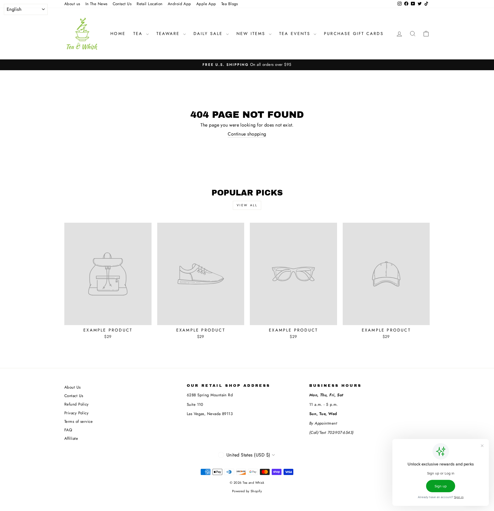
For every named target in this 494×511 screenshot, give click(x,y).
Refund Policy (76, 404)
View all (247, 205)
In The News (96, 4)
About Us (72, 387)
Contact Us (122, 4)
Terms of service (78, 421)
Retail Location (150, 4)
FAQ (68, 430)
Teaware (169, 34)
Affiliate (71, 438)
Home (118, 34)
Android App (179, 4)
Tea (139, 34)
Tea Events (295, 34)
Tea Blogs (229, 4)
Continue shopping (247, 134)
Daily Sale (209, 34)
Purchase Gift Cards (354, 34)
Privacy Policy (76, 413)
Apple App (206, 4)
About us (72, 4)
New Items (252, 34)
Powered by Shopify (247, 491)
